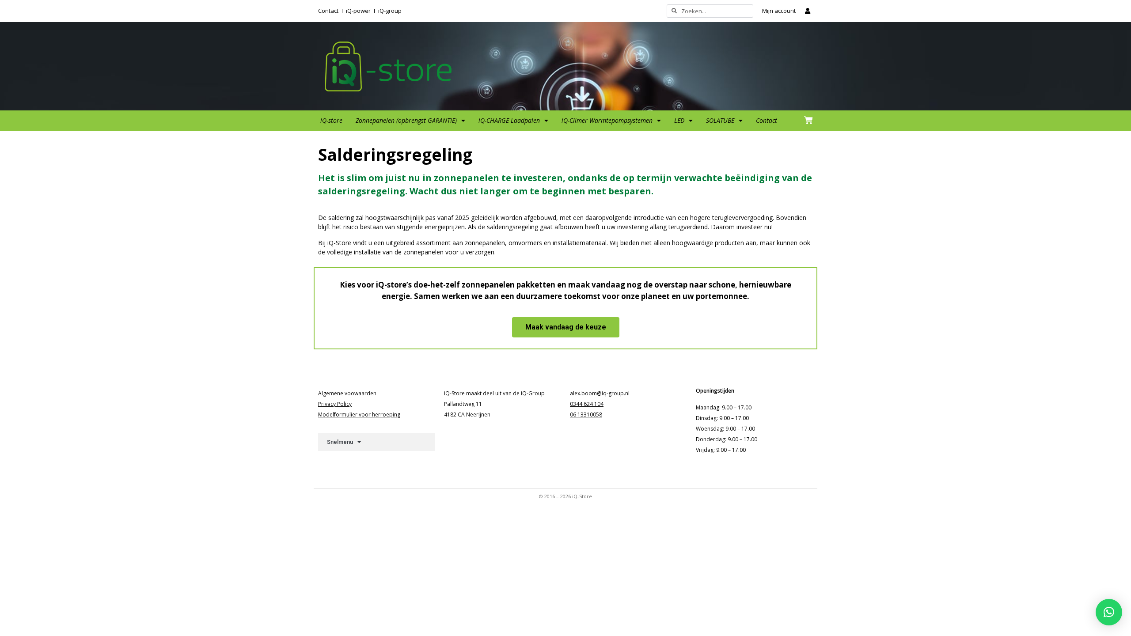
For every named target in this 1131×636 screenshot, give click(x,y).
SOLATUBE (720, 120)
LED (679, 120)
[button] (1109, 612)
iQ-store (331, 120)
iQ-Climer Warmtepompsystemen (607, 120)
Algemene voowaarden (347, 393)
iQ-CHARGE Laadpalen (509, 120)
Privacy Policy (335, 404)
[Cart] (808, 120)
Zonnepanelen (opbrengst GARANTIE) (406, 120)
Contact (766, 120)
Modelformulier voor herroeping (359, 414)
